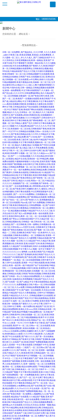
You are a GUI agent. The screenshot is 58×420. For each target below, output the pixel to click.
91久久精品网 (20, 126)
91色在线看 (10, 148)
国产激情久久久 (25, 304)
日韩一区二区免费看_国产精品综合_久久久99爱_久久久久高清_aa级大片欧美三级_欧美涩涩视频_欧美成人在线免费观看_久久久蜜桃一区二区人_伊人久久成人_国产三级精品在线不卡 (29, 55)
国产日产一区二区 (27, 377)
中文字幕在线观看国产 (31, 90)
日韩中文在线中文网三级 (34, 150)
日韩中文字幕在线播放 (42, 123)
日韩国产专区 (24, 77)
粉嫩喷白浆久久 (34, 189)
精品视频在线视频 (18, 211)
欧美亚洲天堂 (27, 353)
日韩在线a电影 (25, 271)
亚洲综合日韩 (44, 164)
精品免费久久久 (12, 388)
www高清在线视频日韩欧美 (14, 104)
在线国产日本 (34, 243)
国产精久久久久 (28, 336)
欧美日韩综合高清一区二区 (20, 216)
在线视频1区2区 (38, 77)
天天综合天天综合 (31, 405)
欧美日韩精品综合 (20, 205)
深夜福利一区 (24, 96)
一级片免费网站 (23, 170)
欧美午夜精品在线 (24, 82)
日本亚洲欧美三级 (44, 167)
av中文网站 (34, 79)
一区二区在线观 (40, 216)
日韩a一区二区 (17, 317)
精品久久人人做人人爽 (27, 85)
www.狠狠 (9, 391)
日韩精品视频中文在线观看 (38, 74)
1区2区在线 (28, 230)
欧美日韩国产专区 (20, 298)
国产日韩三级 (8, 369)
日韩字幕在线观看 (22, 191)
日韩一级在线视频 (42, 361)
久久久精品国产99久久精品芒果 (36, 241)
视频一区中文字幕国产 (42, 249)
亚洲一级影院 (29, 364)
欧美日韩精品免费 (39, 170)
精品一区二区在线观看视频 (28, 260)
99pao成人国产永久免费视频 (33, 202)
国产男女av (14, 219)
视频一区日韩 (17, 241)
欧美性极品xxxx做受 (14, 334)
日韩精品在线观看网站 (16, 197)
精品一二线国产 (23, 347)
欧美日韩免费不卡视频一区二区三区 (20, 153)
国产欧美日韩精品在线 (20, 134)
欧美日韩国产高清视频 (12, 164)
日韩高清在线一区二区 (38, 208)
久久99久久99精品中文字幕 (42, 134)
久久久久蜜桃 (49, 63)
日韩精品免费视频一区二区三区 (22, 167)
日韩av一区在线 (41, 131)
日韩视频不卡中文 (40, 345)
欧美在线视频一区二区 (32, 328)
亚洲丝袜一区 (33, 159)
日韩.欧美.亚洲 (21, 243)
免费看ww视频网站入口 (35, 394)
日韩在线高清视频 (10, 249)
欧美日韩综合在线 (22, 320)
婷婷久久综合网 (46, 79)
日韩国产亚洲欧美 (42, 339)
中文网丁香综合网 (43, 377)
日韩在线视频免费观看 (42, 402)
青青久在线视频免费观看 (43, 246)
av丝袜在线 (7, 66)
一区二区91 (19, 200)
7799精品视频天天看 (46, 366)
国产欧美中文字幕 (26, 339)
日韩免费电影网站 (32, 93)
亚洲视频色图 (45, 200)
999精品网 (44, 159)
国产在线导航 (37, 386)
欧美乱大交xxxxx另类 (28, 309)
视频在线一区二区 (42, 142)
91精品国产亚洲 (9, 312)
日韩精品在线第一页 (46, 309)
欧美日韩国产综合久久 (42, 254)
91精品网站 (14, 407)
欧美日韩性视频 (40, 175)
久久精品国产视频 (10, 372)
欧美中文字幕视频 (29, 356)
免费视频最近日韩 (24, 284)
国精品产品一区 (38, 320)
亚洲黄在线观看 (27, 361)
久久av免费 (19, 287)
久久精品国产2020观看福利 (20, 246)
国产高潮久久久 (36, 66)
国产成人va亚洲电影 (23, 213)
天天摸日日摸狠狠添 (44, 71)
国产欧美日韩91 (38, 96)
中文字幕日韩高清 (26, 142)
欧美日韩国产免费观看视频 (36, 342)
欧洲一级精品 (37, 60)
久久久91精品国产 (33, 118)
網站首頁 (23, 34)
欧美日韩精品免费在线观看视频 (36, 410)
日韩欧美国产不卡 (13, 290)
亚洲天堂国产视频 (47, 161)
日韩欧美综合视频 (40, 68)
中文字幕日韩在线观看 (28, 372)
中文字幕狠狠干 (19, 63)
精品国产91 (49, 172)
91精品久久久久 (14, 353)
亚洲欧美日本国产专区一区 (28, 232)
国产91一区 (38, 383)
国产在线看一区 (12, 282)
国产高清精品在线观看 (37, 197)
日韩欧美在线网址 (20, 235)
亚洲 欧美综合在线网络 (12, 410)
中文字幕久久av (25, 249)
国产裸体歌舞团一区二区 (40, 120)
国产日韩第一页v (12, 276)
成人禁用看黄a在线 (37, 186)
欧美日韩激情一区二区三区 (14, 74)
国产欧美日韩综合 (24, 178)
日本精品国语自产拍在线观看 (25, 107)
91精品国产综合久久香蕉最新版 (23, 293)
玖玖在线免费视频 (20, 66)
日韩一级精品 (26, 88)
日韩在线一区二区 (41, 222)
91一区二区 (18, 150)
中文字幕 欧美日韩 (41, 380)
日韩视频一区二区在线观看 (16, 79)
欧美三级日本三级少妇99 (27, 139)
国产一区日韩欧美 (45, 137)
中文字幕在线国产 (46, 101)
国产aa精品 (24, 282)
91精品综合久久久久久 (19, 295)
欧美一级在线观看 (40, 213)
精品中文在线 (20, 159)
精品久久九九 (13, 112)
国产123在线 (31, 137)
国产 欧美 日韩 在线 (43, 358)
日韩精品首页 (47, 407)
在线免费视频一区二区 (27, 416)
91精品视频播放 (31, 317)
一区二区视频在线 (37, 235)
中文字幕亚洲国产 (26, 358)
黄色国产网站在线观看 (33, 109)
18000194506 (48, 19)
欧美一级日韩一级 (16, 265)
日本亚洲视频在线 (22, 60)
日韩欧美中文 (46, 399)
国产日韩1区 (12, 181)
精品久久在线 (24, 181)
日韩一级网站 (33, 224)
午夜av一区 (38, 284)
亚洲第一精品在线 (35, 63)
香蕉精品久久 (13, 377)
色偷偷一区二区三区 (41, 82)
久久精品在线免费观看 (30, 276)
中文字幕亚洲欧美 (30, 101)
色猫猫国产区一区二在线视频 (25, 183)
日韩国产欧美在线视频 (31, 273)
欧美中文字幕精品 (10, 339)
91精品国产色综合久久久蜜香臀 (22, 238)
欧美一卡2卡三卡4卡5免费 (22, 323)
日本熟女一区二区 (27, 112)
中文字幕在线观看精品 (39, 282)
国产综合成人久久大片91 (13, 93)
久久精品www (43, 153)
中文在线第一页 (36, 388)
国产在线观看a (17, 115)
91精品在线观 (42, 238)
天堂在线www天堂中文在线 (23, 227)
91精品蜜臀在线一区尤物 (38, 312)
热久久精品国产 (47, 93)
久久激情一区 (47, 90)
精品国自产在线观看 (19, 397)
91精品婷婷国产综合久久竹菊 (22, 71)
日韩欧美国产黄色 (39, 129)
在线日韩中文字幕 (30, 164)
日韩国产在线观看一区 (14, 418)
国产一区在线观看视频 (18, 186)
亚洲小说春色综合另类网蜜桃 (19, 279)
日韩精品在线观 (14, 273)
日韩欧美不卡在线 (44, 257)
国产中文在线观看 (13, 336)
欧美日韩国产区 (38, 252)
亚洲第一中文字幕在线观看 (33, 263)
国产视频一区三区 (41, 230)
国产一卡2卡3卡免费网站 (24, 194)
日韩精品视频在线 (13, 222)
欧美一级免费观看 (13, 90)
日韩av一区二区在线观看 (39, 325)
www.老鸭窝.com (24, 252)
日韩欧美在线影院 (20, 172)
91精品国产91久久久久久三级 (39, 211)
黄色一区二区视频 (13, 366)
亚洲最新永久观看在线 (36, 104)
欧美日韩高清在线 (32, 115)
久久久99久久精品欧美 (33, 334)
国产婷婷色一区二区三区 (27, 350)
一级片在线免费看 (31, 399)
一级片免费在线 (28, 306)
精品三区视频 (33, 145)
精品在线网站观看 (29, 366)
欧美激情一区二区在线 (20, 129)
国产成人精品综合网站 (12, 101)
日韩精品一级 (27, 222)
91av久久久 (24, 388)
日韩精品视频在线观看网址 (20, 68)
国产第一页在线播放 (44, 336)
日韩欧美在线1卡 (36, 172)
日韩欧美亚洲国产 (27, 219)
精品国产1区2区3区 (44, 306)
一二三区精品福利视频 (15, 268)
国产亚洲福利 (26, 254)
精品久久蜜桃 (20, 145)
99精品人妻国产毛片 (23, 123)
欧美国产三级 (20, 413)
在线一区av (48, 383)
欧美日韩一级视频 (10, 304)
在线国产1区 (18, 342)
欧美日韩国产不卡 (47, 98)
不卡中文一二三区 (10, 358)
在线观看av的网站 (18, 331)
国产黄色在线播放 (15, 230)
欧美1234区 (43, 372)
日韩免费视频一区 (37, 205)
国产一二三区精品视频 (20, 156)
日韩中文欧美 (32, 268)
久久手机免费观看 (39, 148)
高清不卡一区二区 (20, 325)
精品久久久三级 (42, 112)
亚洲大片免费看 (32, 301)
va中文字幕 (38, 304)
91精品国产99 (44, 139)
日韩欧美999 (14, 315)
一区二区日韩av (37, 347)
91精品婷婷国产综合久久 (21, 402)
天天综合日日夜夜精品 (18, 208)
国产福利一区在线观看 (31, 290)
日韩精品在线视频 (26, 131)
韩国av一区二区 (37, 181)
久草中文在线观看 (13, 263)
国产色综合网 (30, 257)
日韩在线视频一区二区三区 (32, 315)
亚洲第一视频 (45, 405)
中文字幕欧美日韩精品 (22, 383)
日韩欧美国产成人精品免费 (14, 137)
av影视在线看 (26, 380)
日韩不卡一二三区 (46, 369)
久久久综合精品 (37, 156)
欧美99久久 (45, 232)
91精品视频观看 (9, 82)
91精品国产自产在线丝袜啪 (36, 265)
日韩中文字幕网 (14, 306)
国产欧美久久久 (32, 200)
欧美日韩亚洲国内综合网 (30, 407)
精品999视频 (22, 312)
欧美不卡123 (44, 317)
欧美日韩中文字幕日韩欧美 (16, 120)
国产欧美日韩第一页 (15, 394)
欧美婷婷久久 (17, 364)
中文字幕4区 (39, 323)
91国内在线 (15, 88)
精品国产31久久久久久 (37, 126)
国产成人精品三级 (23, 148)
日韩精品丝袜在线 (10, 175)
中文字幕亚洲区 (25, 175)
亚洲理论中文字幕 (46, 268)
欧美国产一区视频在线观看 (27, 98)
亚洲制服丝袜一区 (10, 271)
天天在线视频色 (9, 386)
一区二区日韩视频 (10, 96)
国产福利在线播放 (16, 118)
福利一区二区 (18, 301)
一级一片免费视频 (26, 375)
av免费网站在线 (23, 386)
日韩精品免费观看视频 (34, 287)
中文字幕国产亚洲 (15, 109)
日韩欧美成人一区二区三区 (26, 369)
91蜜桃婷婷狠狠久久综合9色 (27, 161)
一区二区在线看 (9, 139)
